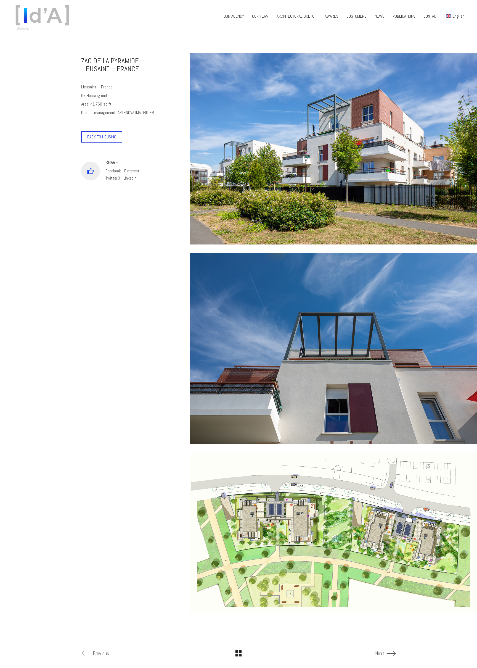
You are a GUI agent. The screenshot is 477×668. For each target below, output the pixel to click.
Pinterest (131, 170)
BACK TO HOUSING (101, 137)
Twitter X (112, 178)
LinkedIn (129, 178)
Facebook (113, 170)
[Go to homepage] (44, 16)
